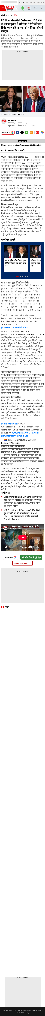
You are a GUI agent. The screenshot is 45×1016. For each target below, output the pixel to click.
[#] (26, 133)
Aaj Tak (32, 2)
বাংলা (27, 2)
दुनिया (15, 15)
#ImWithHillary (19, 432)
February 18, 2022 (10, 442)
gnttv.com (12, 120)
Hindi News (5, 15)
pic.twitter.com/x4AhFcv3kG (14, 327)
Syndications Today (22, 1013)
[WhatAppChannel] (22, 8)
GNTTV (21, 2)
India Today (40, 2)
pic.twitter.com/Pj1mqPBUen (14, 435)
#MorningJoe (33, 432)
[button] (17, 276)
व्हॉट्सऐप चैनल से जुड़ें (29, 557)
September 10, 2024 (33, 334)
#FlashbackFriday (9, 423)
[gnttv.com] (3, 121)
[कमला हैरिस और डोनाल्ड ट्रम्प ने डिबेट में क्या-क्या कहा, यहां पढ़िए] (16, 251)
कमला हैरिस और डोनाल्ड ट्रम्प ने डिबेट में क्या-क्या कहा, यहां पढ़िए (15, 263)
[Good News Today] (10, 9)
